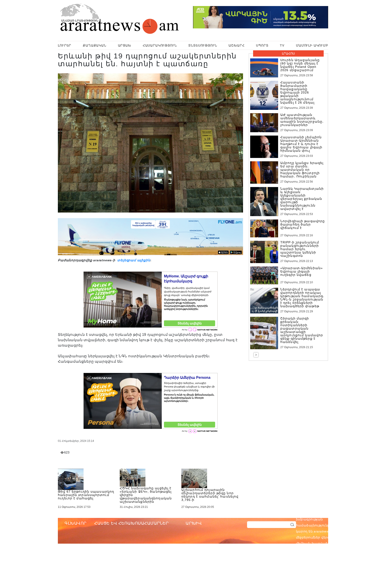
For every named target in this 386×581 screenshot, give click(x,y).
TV (282, 45)
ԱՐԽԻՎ (194, 523)
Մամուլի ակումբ (312, 45)
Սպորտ (262, 45)
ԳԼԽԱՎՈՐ (75, 523)
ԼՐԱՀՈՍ (288, 53)
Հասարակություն (160, 45)
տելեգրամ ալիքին (133, 260)
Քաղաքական (94, 45)
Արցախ (124, 45)
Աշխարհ (236, 45)
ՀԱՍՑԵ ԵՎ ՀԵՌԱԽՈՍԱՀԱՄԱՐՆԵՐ (131, 523)
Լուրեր (64, 45)
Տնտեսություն (202, 45)
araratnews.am (346, 513)
